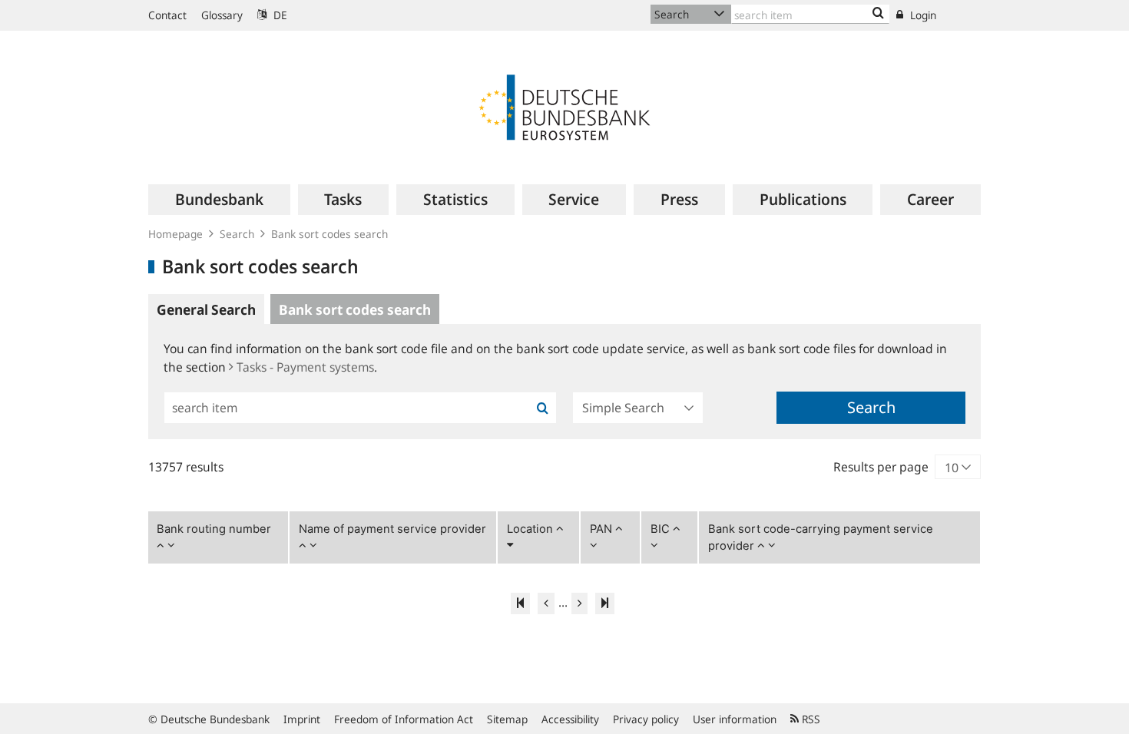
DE (278, 15)
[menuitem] (219, 199)
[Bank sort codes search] (878, 14)
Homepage (175, 233)
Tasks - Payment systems (305, 367)
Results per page (881, 466)
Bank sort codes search (329, 233)
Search (237, 233)
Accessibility (570, 719)
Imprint (301, 719)
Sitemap (507, 719)
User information (734, 719)
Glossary (222, 15)
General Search (206, 309)
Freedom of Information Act (403, 719)
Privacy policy (646, 719)
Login (921, 15)
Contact (167, 15)
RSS (809, 719)
